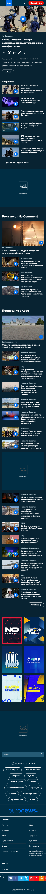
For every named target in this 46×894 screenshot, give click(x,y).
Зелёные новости (10, 342)
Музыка (30, 776)
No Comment (7, 248)
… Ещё (8, 72)
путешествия (17, 800)
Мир (23, 367)
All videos (35, 605)
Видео (4, 846)
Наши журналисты (10, 851)
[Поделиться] (15, 53)
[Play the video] (23, 19)
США (23, 523)
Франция (35, 788)
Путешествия (7, 841)
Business (25, 428)
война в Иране (12, 770)
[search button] (41, 754)
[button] (18, 162)
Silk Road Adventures (30, 548)
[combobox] (23, 754)
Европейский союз (15, 788)
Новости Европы (28, 352)
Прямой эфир (36, 3)
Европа (5, 825)
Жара (32, 800)
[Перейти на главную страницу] (9, 3)
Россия (33, 782)
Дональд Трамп (16, 782)
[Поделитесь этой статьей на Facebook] (4, 53)
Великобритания (30, 794)
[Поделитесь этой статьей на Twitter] (9, 53)
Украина (12, 794)
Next (4, 836)
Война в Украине (33, 770)
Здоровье (16, 776)
